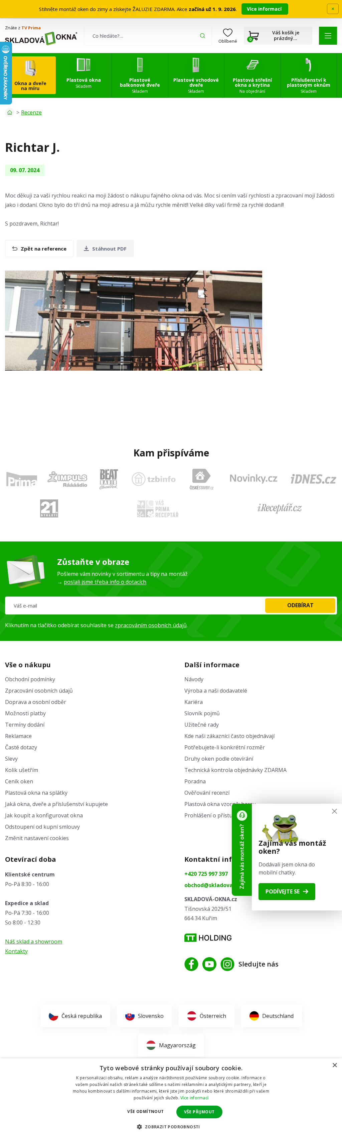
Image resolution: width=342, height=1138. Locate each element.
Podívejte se (283, 891)
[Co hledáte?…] (148, 36)
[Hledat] (202, 35)
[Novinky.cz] (253, 478)
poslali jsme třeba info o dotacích (105, 582)
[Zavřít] (334, 811)
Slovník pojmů (202, 713)
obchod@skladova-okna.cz (219, 885)
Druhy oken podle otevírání (218, 758)
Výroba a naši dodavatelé (215, 690)
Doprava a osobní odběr (35, 702)
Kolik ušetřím (21, 770)
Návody (193, 679)
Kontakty (16, 951)
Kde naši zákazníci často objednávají (229, 736)
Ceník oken (19, 781)
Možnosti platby (25, 713)
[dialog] (171, 1098)
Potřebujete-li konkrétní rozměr (224, 747)
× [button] (334, 1065)
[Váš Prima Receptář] (157, 508)
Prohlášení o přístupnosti (216, 815)
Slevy (11, 758)
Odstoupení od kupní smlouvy (42, 826)
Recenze (31, 112)
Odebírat (300, 605)
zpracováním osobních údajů (151, 625)
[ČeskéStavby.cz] (201, 479)
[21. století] (49, 508)
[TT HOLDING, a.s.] (207, 937)
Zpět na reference (43, 248)
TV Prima (31, 28)
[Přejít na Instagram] (227, 964)
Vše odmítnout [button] (145, 1111)
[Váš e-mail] (171, 606)
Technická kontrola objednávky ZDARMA (235, 770)
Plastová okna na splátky (36, 792)
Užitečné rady (201, 724)
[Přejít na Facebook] (191, 964)
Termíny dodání (24, 724)
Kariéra (193, 702)
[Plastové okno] (133, 321)
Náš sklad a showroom (33, 941)
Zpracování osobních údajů (39, 690)
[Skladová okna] (41, 38)
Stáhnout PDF (109, 248)
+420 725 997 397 (206, 873)
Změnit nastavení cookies (37, 838)
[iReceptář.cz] (280, 508)
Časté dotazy (21, 747)
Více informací (265, 9)
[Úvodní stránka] (9, 112)
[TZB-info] (153, 479)
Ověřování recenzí (206, 792)
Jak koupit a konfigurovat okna (44, 815)
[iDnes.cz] (313, 479)
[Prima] (22, 479)
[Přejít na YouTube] (209, 964)
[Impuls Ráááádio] (67, 479)
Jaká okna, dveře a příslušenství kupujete (56, 804)
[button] (328, 36)
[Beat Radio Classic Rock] (108, 479)
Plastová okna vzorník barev (219, 804)
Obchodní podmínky (30, 679)
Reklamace (18, 736)
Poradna (195, 781)
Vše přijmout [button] (199, 1112)
